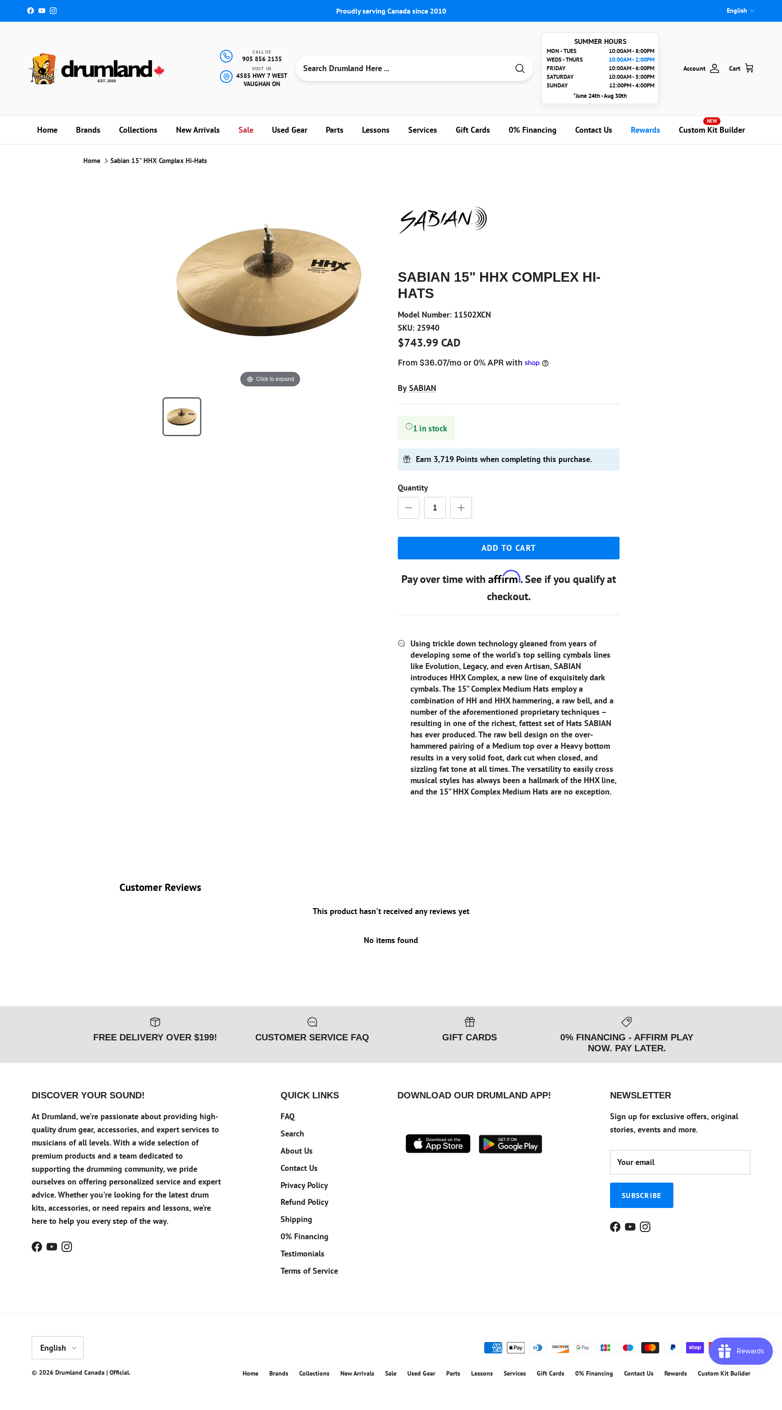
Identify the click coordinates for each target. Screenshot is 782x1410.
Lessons (376, 130)
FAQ (288, 1116)
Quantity (413, 487)
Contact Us (593, 130)
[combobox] (402, 68)
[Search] (520, 68)
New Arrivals (198, 130)
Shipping (296, 1219)
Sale (245, 130)
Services (422, 130)
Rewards (645, 130)
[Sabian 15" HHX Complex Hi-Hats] (181, 416)
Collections (138, 130)
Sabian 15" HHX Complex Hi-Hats (158, 160)
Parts (334, 130)
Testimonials (302, 1253)
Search (292, 1133)
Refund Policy (305, 1202)
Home (47, 130)
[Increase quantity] (461, 508)
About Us (297, 1150)
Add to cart (509, 548)
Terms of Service (309, 1271)
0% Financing (533, 130)
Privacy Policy (304, 1185)
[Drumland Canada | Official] (97, 69)
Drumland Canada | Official (92, 1372)
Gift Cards (473, 130)
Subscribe (642, 1195)
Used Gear (289, 130)
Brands (88, 130)
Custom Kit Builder (712, 126)
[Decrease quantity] (409, 508)
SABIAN (422, 388)
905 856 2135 (262, 59)
